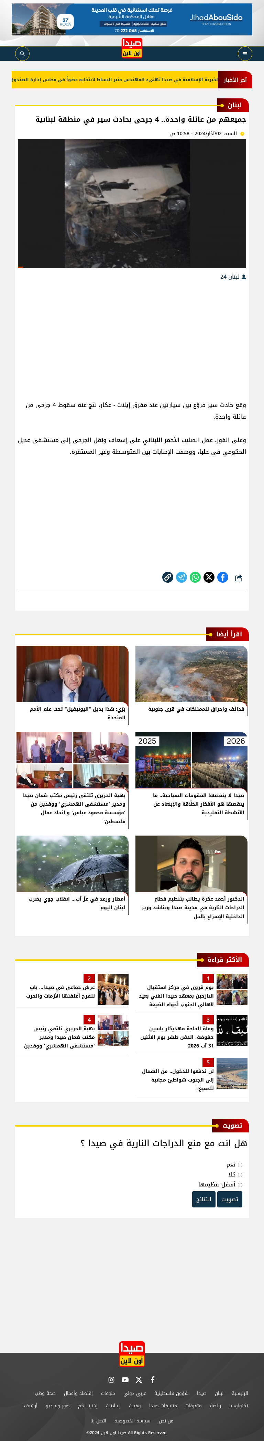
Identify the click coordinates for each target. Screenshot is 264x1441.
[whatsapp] (167, 577)
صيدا (202, 1393)
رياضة (215, 1405)
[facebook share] (222, 577)
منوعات (108, 1393)
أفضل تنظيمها (216, 1184)
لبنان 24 (230, 276)
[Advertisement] (132, 337)
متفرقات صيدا (163, 1405)
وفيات (135, 1405)
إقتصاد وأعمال (78, 1393)
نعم (231, 1164)
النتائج (203, 1199)
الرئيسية (240, 1393)
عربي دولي (134, 1393)
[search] (22, 53)
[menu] (245, 53)
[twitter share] (209, 577)
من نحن (166, 1421)
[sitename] (132, 1354)
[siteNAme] (132, 48)
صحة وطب (45, 1393)
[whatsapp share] (195, 577)
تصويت (229, 1199)
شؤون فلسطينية (171, 1393)
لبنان (219, 1393)
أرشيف (30, 1405)
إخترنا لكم (88, 1405)
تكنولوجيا (238, 1405)
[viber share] (181, 577)
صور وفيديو (58, 1405)
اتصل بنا (98, 1421)
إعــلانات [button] (113, 1405)
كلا (231, 1174)
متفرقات (193, 1405)
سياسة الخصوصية (132, 1421)
